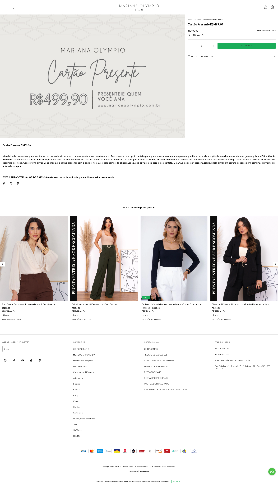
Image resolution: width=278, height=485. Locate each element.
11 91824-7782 (222, 354)
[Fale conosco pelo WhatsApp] (272, 471)
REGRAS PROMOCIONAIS (155, 378)
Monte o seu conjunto (83, 360)
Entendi (176, 481)
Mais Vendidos (80, 366)
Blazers (76, 384)
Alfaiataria (78, 378)
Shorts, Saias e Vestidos (84, 418)
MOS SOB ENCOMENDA (84, 355)
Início (190, 20)
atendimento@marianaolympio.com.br (232, 360)
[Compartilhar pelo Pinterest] (18, 183)
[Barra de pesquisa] (12, 7)
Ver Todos (197, 20)
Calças (76, 401)
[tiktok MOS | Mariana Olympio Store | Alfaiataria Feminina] (31, 360)
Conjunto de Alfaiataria (83, 372)
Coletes (76, 407)
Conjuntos (78, 413)
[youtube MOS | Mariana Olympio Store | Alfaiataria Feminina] (23, 360)
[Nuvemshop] (139, 472)
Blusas (76, 389)
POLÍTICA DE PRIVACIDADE (156, 384)
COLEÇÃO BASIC (81, 349)
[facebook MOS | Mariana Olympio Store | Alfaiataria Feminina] (14, 360)
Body (75, 395)
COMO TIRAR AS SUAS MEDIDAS (159, 360)
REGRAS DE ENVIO (152, 372)
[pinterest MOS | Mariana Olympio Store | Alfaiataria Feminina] (40, 360)
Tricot (75, 424)
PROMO (76, 436)
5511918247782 (222, 348)
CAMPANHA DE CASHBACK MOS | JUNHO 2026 (165, 389)
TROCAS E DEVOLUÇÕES (155, 355)
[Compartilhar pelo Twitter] (11, 183)
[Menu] (5, 7)
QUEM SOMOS (151, 349)
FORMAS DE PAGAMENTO (156, 366)
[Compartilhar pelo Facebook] (4, 183)
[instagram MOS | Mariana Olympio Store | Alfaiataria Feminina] (5, 360)
